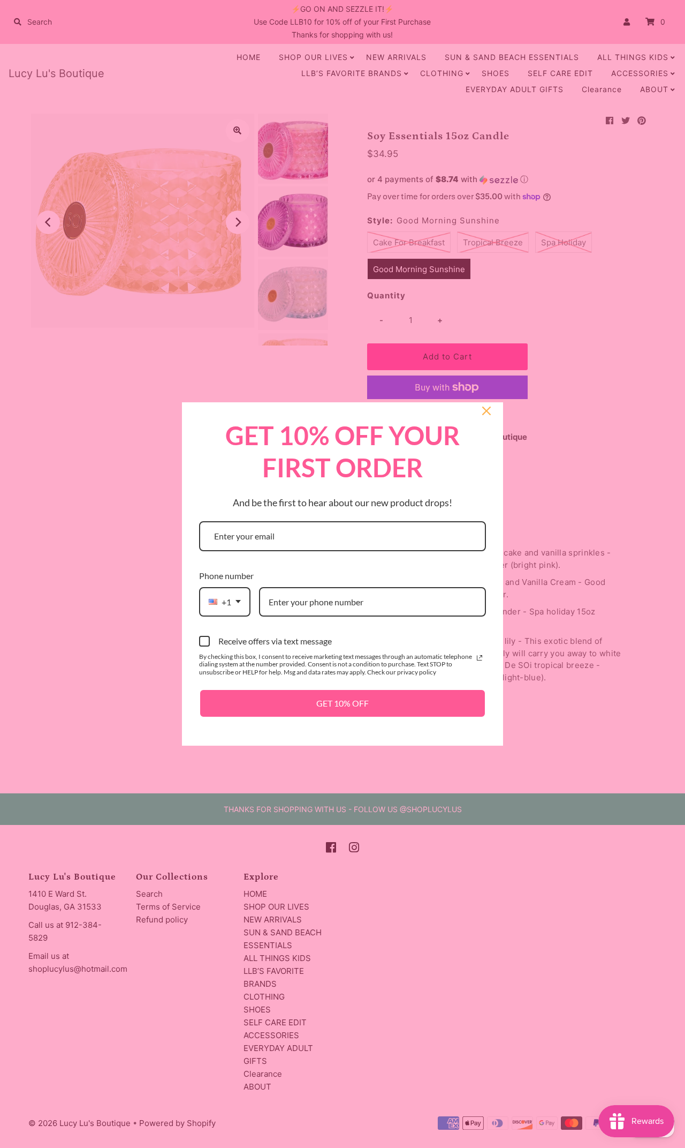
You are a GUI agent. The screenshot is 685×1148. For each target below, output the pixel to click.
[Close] (486, 410)
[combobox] (224, 602)
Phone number (226, 576)
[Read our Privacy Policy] (479, 657)
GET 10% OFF (342, 703)
